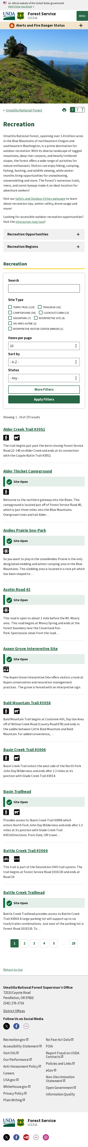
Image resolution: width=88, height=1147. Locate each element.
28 (73, 943)
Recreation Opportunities (27, 234)
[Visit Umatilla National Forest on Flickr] (26, 1026)
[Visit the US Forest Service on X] (6, 1137)
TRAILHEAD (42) (52, 307)
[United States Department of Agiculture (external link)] (10, 16)
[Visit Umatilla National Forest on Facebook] (16, 1026)
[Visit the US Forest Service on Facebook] (16, 1137)
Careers (8, 1073)
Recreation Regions (22, 246)
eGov (49, 1070)
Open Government (59, 1087)
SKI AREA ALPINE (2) (24, 323)
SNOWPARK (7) (22, 318)
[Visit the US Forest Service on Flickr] (36, 1137)
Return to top (13, 969)
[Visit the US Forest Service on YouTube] (26, 1137)
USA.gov (9, 1080)
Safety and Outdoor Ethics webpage (40, 198)
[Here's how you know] (44, 5)
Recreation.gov (14, 1039)
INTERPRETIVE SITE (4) (52, 318)
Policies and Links (59, 1063)
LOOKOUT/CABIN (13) (56, 313)
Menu (82, 16)
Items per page (20, 338)
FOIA (49, 1046)
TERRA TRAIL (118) (24, 307)
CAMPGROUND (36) (24, 313)
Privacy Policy (13, 1093)
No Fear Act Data (58, 1039)
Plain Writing (12, 1100)
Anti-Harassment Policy (20, 1066)
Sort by (14, 354)
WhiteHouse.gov (15, 1086)
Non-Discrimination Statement (60, 1079)
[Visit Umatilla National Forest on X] (6, 1026)
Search (13, 280)
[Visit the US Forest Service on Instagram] (46, 1137)
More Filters (44, 389)
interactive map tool (30, 222)
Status (13, 370)
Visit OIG (9, 1053)
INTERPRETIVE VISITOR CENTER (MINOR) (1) (38, 329)
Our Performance (16, 1059)
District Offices (14, 1011)
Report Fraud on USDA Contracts (62, 1055)
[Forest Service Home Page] (20, 16)
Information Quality (60, 1094)
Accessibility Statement (21, 1046)
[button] (64, 109)
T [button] (73, 110)
